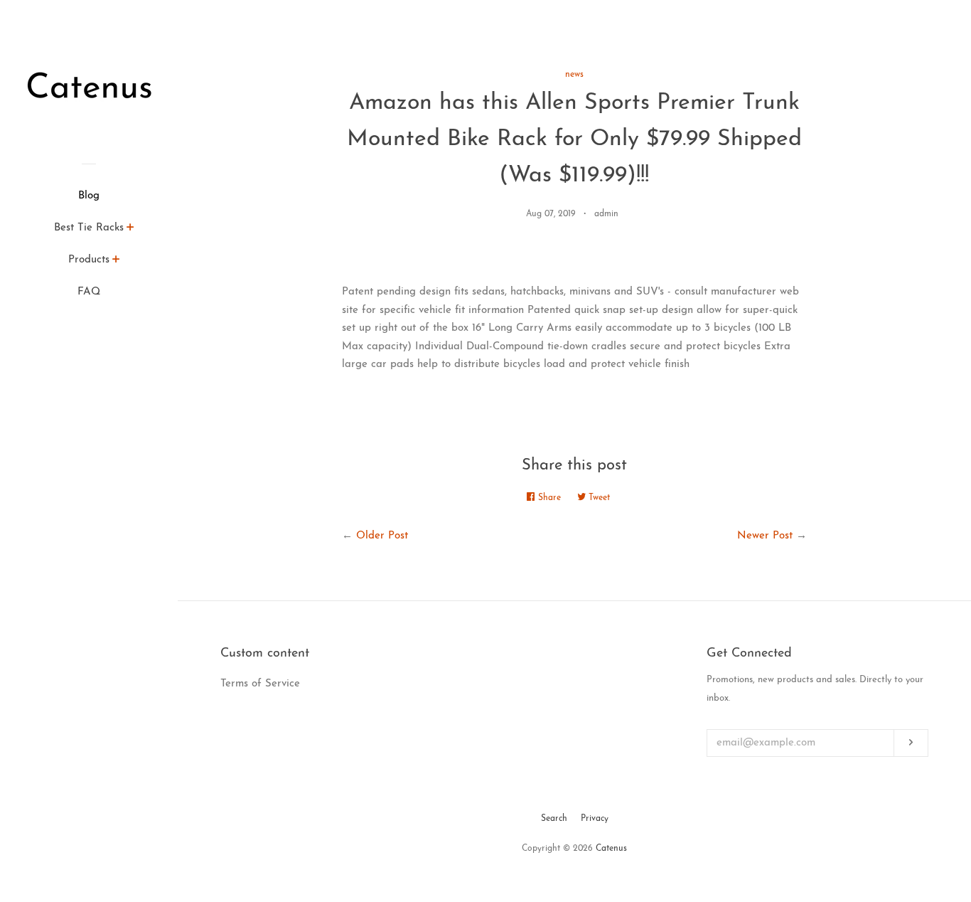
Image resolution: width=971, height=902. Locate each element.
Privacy (594, 819)
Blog (89, 196)
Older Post (382, 536)
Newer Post (765, 536)
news (574, 74)
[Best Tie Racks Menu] (130, 230)
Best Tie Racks (89, 228)
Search (554, 819)
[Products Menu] (116, 262)
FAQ (88, 292)
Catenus (611, 848)
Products (88, 260)
